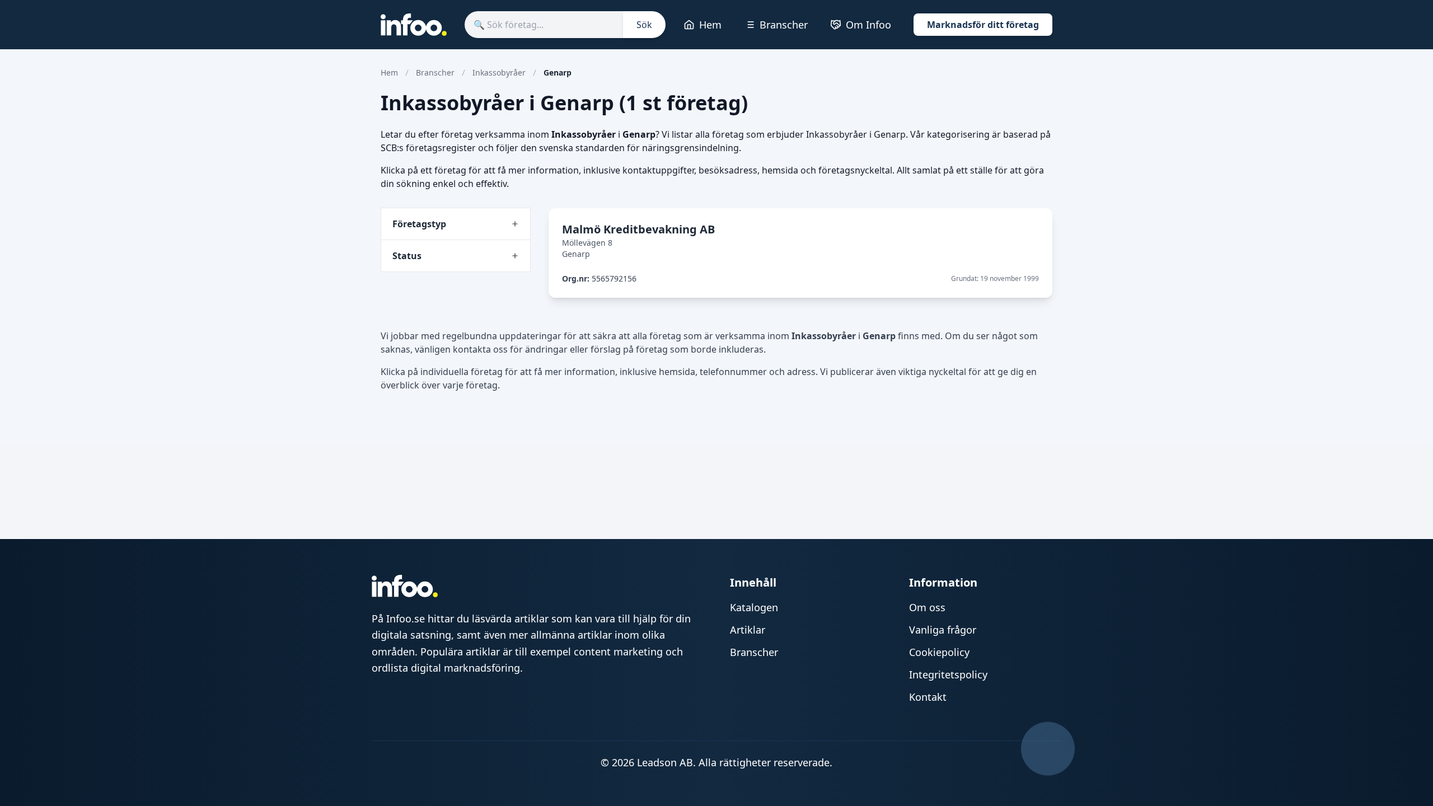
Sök (644, 24)
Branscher (784, 24)
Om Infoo (868, 24)
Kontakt (928, 697)
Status (407, 256)
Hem (710, 24)
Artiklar (747, 629)
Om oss (927, 607)
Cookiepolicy (939, 652)
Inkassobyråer (499, 72)
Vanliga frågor (942, 629)
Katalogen (754, 607)
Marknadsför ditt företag (983, 24)
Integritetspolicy (948, 674)
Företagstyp (419, 224)
